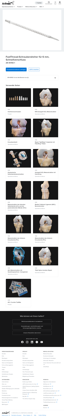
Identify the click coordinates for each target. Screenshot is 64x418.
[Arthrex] (8, 3)
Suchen (39, 3)
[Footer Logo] (6, 412)
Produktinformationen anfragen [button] (16, 69)
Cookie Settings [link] (42, 415)
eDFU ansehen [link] (34, 69)
